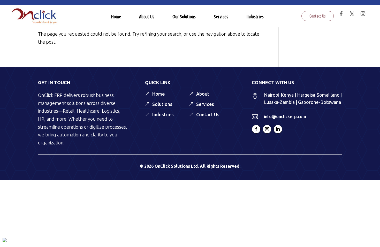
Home (116, 16)
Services (221, 16)
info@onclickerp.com (285, 116)
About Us (146, 16)
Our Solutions (184, 16)
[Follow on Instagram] (267, 129)
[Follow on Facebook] (256, 129)
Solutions (162, 104)
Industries (255, 16)
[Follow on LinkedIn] (277, 129)
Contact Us (317, 16)
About (202, 93)
